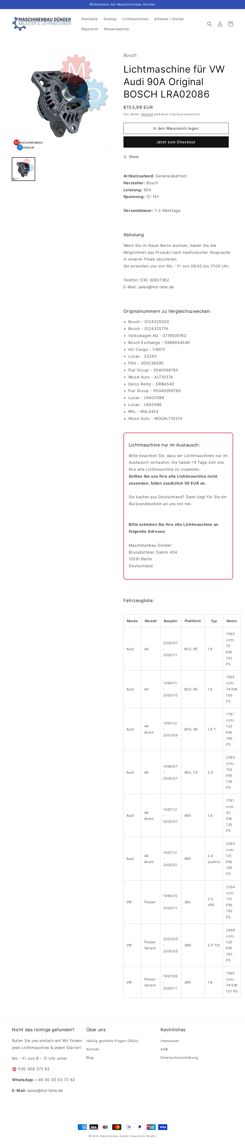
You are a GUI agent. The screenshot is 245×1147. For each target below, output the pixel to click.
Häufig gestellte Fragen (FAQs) (112, 1041)
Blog (90, 1057)
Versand (147, 114)
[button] (209, 24)
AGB (164, 1049)
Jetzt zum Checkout (175, 142)
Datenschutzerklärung (179, 1057)
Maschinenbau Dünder (114, 1136)
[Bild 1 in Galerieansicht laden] (23, 168)
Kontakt (92, 1049)
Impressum (170, 1041)
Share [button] (134, 157)
